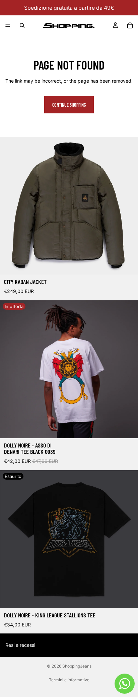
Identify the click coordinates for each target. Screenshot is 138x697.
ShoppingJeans (76, 666)
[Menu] (7, 25)
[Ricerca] (22, 25)
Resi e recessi (20, 645)
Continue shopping (69, 105)
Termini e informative (69, 679)
